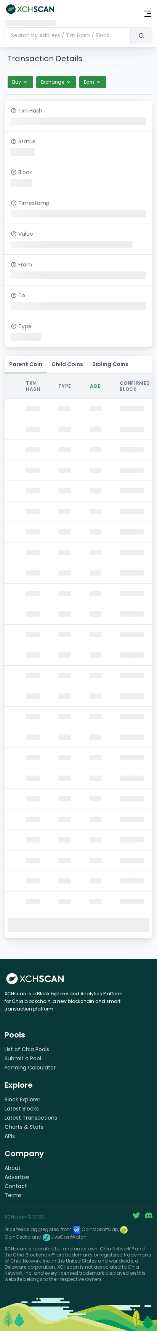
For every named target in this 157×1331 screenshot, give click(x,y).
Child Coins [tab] (67, 364)
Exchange (52, 82)
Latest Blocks (22, 1108)
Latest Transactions (31, 1118)
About (13, 1168)
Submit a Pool (23, 1058)
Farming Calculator (30, 1067)
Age (95, 386)
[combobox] (67, 35)
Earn (89, 82)
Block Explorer (22, 1099)
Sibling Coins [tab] (110, 364)
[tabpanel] (78, 655)
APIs (10, 1136)
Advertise (17, 1177)
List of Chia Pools (27, 1049)
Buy (16, 82)
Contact (16, 1186)
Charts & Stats (24, 1127)
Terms (13, 1195)
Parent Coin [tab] (25, 364)
